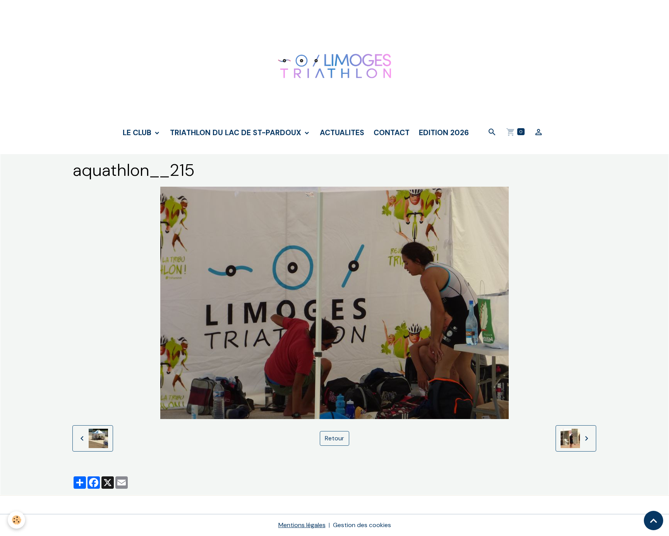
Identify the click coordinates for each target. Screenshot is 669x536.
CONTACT (392, 132)
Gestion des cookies (362, 525)
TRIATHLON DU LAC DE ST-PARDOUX (236, 132)
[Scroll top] (653, 520)
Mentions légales (302, 525)
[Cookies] (16, 520)
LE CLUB (138, 132)
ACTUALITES (342, 132)
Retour (334, 438)
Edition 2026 (444, 132)
